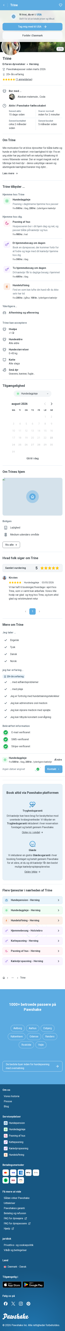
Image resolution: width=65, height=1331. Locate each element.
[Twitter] (13, 1303)
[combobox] (32, 393)
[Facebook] (6, 1303)
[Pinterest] (28, 1303)
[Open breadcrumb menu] (12, 977)
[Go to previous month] (45, 404)
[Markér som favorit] (60, 5)
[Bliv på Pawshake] (38, 769)
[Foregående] (25, 611)
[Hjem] (4, 977)
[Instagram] (21, 1303)
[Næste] (39, 611)
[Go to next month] (51, 404)
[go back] (4, 5)
